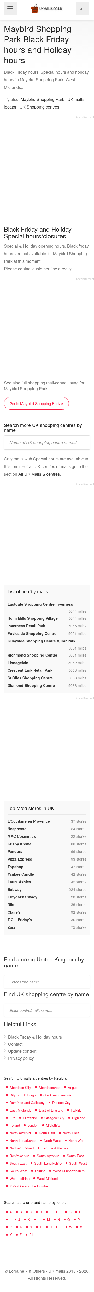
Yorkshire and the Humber (29, 1185)
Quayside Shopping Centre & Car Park (41, 641)
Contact (15, 1044)
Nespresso (17, 828)
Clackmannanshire (57, 1094)
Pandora (15, 851)
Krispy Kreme (19, 843)
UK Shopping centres (39, 107)
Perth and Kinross (54, 1148)
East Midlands (20, 1110)
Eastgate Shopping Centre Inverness (40, 604)
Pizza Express (20, 859)
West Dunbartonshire (69, 1170)
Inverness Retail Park (26, 625)
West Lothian (20, 1178)
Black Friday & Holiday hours (35, 1037)
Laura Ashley (19, 881)
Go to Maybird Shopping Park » (36, 403)
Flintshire (30, 1117)
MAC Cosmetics (22, 836)
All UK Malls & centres (39, 474)
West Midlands (48, 1178)
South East (75, 1155)
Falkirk (76, 1110)
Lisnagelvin (18, 662)
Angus (73, 1087)
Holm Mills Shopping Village (33, 618)
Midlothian (53, 1125)
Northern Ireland (22, 1148)
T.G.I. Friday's (20, 919)
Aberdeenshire (49, 1087)
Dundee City (61, 1102)
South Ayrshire (48, 1155)
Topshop (16, 866)
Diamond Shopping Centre (31, 685)
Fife (12, 1117)
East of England (51, 1110)
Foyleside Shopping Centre (32, 633)
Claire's (14, 912)
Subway (15, 889)
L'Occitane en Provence (29, 821)
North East (47, 1132)
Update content (22, 1051)
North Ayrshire (20, 1132)
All (31, 1234)
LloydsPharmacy (22, 897)
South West (78, 1163)
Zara (11, 927)
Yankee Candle (21, 874)
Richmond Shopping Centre (32, 655)
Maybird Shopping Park (42, 99)
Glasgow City (54, 1117)
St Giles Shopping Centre (30, 677)
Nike (11, 904)
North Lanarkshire (23, 1140)
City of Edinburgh (23, 1094)
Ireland (15, 1125)
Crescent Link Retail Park (30, 670)
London (32, 1125)
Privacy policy (21, 1058)
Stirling (40, 1170)
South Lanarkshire (48, 1163)
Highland (78, 1117)
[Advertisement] (47, 166)
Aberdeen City (20, 1087)
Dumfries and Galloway (27, 1102)
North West (52, 1140)
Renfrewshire (19, 1155)
